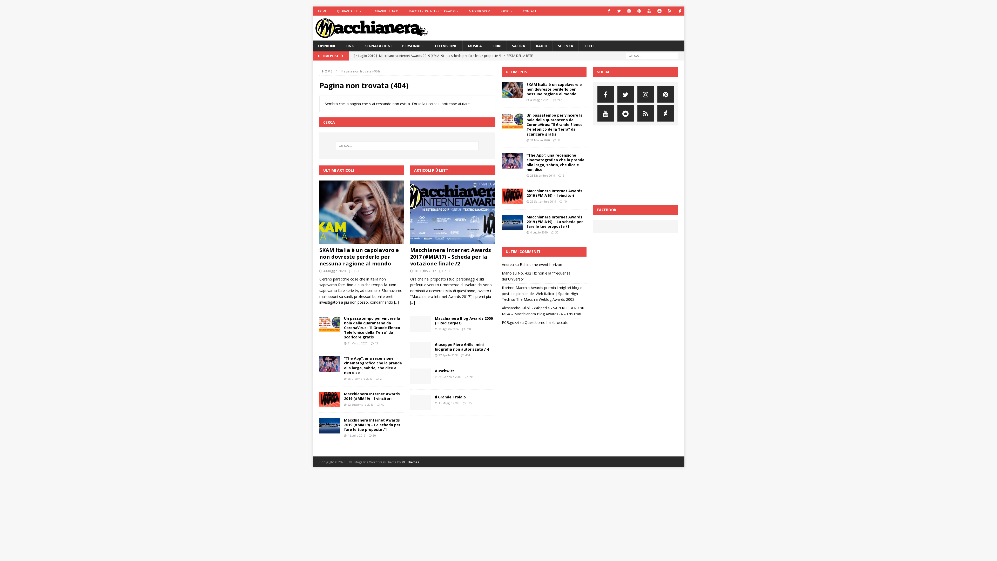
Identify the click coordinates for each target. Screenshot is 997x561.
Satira (518, 45)
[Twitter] (619, 11)
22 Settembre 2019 (361, 404)
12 (376, 343)
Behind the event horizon (541, 264)
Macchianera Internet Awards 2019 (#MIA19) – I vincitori (372, 396)
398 (471, 377)
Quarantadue (347, 11)
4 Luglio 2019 (356, 435)
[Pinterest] (639, 11)
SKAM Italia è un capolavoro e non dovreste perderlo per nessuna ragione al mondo (359, 256)
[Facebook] (609, 11)
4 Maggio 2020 (335, 271)
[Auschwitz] (420, 376)
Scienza (565, 45)
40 (382, 404)
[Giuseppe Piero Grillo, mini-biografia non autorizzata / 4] (420, 350)
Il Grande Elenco (385, 11)
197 (356, 271)
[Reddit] (659, 11)
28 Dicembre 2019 (360, 378)
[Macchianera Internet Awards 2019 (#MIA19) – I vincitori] (329, 399)
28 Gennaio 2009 (450, 377)
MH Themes (410, 462)
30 (374, 435)
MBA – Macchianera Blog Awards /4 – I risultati (541, 313)
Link (350, 45)
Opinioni (326, 45)
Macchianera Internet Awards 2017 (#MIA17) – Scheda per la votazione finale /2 (450, 256)
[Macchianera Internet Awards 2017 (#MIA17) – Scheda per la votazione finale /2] (452, 212)
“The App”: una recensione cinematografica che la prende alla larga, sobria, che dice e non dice (373, 365)
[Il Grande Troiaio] (420, 402)
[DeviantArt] (679, 11)
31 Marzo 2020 (357, 343)
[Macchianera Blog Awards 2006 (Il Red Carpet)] (420, 324)
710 (468, 329)
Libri (497, 45)
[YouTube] (649, 11)
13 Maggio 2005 (449, 403)
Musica (475, 45)
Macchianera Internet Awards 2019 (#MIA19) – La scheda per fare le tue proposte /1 (372, 425)
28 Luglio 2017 (425, 271)
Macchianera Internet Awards (432, 11)
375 (469, 403)
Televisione (445, 45)
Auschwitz (444, 370)
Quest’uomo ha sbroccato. (547, 322)
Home (322, 11)
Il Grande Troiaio (450, 397)
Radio (505, 11)
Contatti (530, 11)
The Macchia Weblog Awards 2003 (545, 299)
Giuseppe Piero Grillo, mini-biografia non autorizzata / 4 (462, 347)
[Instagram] (629, 11)
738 (446, 271)
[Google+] (669, 11)
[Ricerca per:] (652, 55)
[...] (396, 302)
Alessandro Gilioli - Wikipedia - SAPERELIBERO (540, 307)
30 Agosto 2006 (449, 329)
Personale (412, 45)
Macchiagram (479, 11)
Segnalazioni (378, 45)
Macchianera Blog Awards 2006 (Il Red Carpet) (464, 320)
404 (467, 355)
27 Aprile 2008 (448, 355)
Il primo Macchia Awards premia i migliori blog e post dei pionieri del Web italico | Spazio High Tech (542, 293)
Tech (589, 45)
